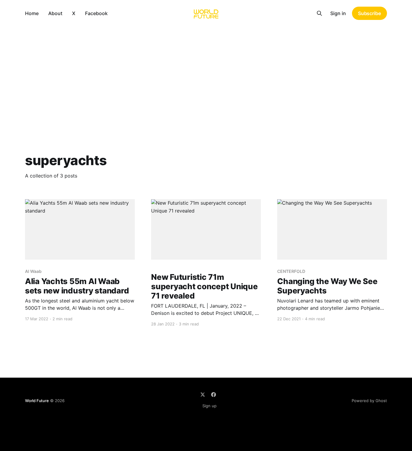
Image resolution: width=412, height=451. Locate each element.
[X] (202, 394)
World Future (37, 400)
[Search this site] (319, 13)
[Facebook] (213, 394)
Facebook (96, 13)
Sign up (209, 405)
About (55, 13)
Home (32, 13)
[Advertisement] (206, 72)
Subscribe (369, 13)
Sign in (338, 13)
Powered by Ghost (369, 400)
